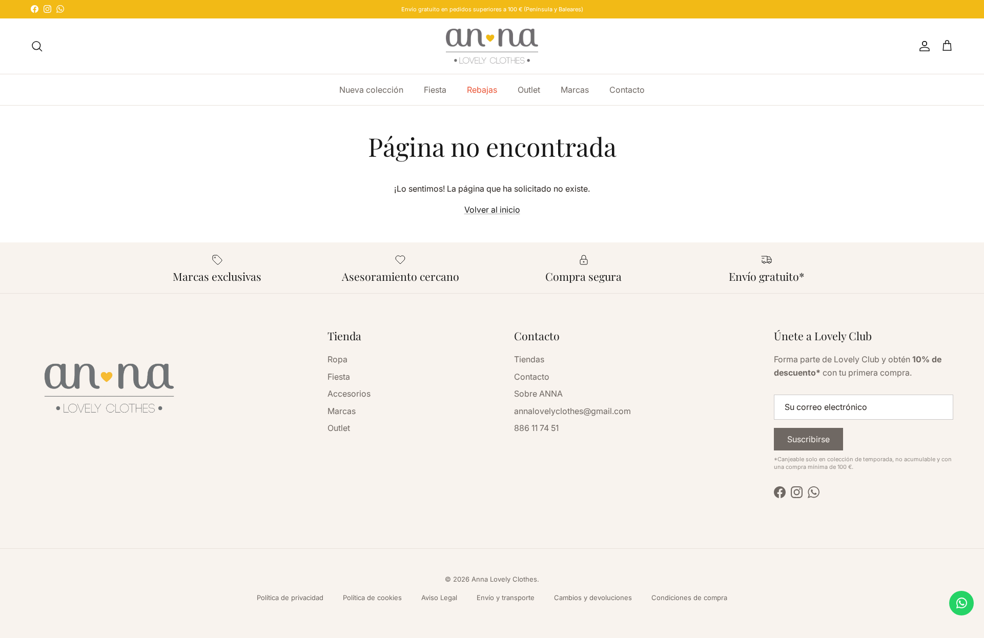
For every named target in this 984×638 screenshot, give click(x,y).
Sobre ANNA (538, 393)
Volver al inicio (492, 209)
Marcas (575, 90)
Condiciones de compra (689, 597)
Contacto (627, 90)
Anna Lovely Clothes (504, 579)
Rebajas (482, 90)
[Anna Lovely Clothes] (492, 46)
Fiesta (435, 90)
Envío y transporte (506, 597)
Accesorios (349, 393)
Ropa (337, 359)
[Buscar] (37, 46)
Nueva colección (371, 90)
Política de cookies (372, 597)
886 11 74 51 (536, 428)
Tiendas (529, 359)
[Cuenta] (922, 46)
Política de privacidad (290, 597)
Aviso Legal (439, 597)
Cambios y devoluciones (593, 597)
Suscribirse (808, 439)
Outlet (529, 90)
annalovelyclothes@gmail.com (572, 411)
